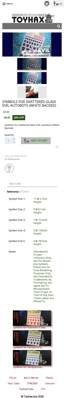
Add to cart (39, 140)
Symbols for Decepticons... (28, 347)
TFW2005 (32, 383)
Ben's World (31, 378)
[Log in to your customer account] (47, 3)
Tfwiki (49, 378)
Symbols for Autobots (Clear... (29, 327)
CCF (43, 389)
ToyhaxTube (26, 389)
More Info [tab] (15, 183)
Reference (13, 191)
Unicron (50, 383)
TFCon (12, 378)
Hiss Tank (13, 383)
